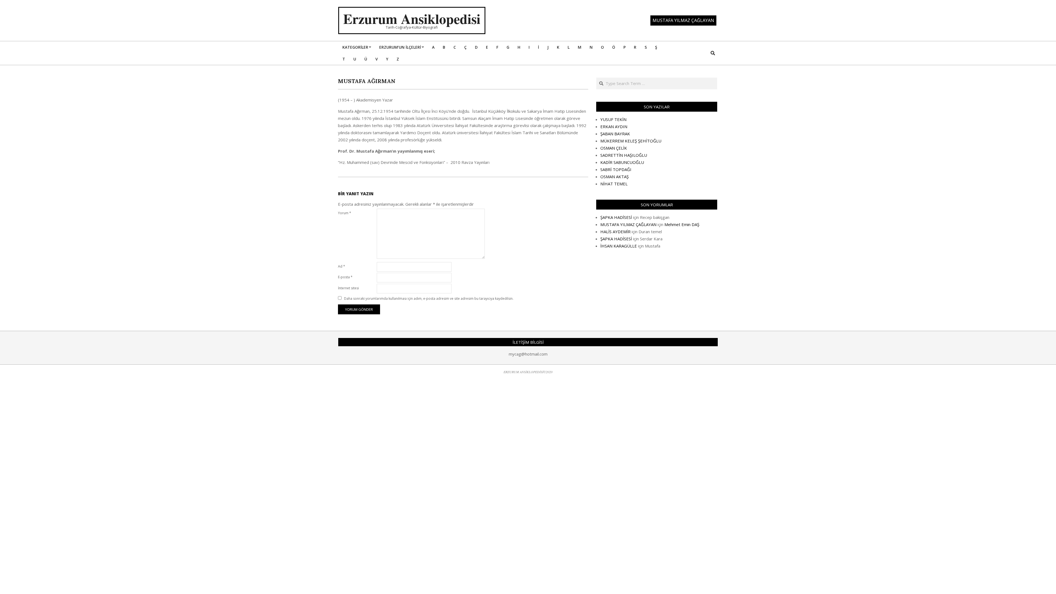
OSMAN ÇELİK (613, 148)
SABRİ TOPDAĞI (615, 169)
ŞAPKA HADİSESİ (616, 217)
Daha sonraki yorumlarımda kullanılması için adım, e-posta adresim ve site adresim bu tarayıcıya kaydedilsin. (428, 298)
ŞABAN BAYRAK (615, 133)
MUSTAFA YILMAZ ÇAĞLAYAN (628, 224)
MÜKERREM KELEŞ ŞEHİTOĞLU (630, 141)
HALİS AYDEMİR (615, 231)
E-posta (345, 277)
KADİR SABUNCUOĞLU (622, 162)
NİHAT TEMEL (614, 183)
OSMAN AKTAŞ (614, 176)
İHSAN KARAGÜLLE (618, 246)
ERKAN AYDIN (613, 126)
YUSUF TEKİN (613, 119)
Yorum (344, 213)
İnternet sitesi (348, 288)
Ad (341, 266)
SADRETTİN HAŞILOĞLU (623, 155)
